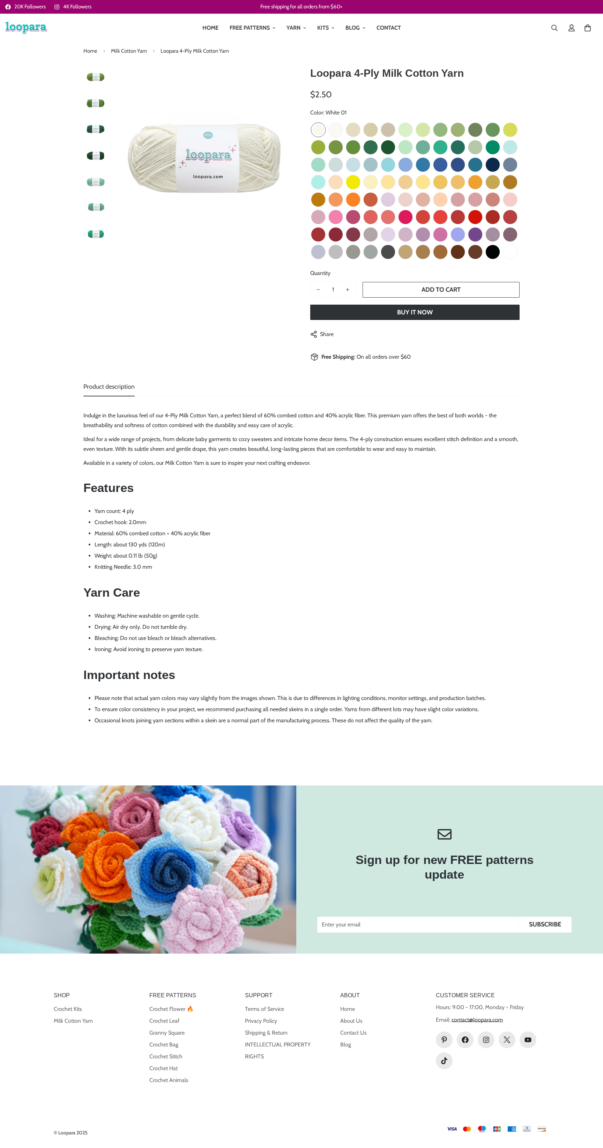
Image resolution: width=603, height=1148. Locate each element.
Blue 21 (510, 147)
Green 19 (388, 147)
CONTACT (389, 27)
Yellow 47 (318, 200)
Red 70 (318, 234)
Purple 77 (458, 234)
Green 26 (493, 147)
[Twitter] (507, 1039)
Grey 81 (336, 252)
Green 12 (493, 130)
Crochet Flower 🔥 (171, 1009)
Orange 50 (371, 200)
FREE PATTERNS (250, 27)
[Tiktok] (444, 1060)
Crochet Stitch (166, 1056)
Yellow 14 (353, 182)
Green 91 (475, 147)
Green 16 (336, 147)
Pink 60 (353, 217)
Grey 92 (371, 252)
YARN (293, 27)
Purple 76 (440, 234)
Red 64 (423, 217)
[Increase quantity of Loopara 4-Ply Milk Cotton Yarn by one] (347, 289)
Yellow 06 (336, 182)
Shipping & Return (266, 1032)
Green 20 (405, 147)
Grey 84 (388, 252)
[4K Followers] (486, 1039)
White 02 (336, 130)
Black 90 (493, 252)
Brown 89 (475, 252)
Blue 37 (493, 165)
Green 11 (475, 130)
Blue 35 (458, 165)
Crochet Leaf (164, 1020)
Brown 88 (458, 252)
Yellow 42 (440, 182)
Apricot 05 (388, 130)
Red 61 (371, 217)
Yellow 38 (371, 182)
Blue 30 (371, 165)
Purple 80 (510, 234)
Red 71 (336, 234)
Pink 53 (440, 200)
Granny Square (167, 1032)
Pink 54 (458, 200)
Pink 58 (318, 217)
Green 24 (423, 147)
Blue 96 (318, 182)
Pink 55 (475, 200)
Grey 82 (353, 252)
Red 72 (353, 234)
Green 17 (353, 147)
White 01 (318, 130)
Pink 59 (336, 217)
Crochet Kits (68, 1009)
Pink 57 (510, 200)
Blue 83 (510, 165)
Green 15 (318, 147)
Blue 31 (388, 165)
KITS (323, 27)
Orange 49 (353, 200)
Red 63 (405, 217)
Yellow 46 (510, 182)
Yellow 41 (423, 182)
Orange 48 (336, 200)
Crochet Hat (163, 1068)
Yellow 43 (458, 182)
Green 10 (458, 130)
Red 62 (388, 217)
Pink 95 (388, 200)
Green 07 (405, 130)
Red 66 (458, 217)
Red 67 (475, 217)
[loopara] (26, 28)
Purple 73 (371, 234)
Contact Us (353, 1032)
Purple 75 (423, 234)
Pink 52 (423, 200)
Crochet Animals (168, 1080)
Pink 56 (493, 200)
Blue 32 (405, 165)
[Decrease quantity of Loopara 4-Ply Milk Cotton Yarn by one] (318, 289)
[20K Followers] (465, 1039)
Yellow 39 (388, 182)
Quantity (320, 273)
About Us (351, 1020)
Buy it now (415, 312)
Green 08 (423, 130)
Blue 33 (423, 165)
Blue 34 (440, 165)
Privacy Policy (261, 1020)
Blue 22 (318, 165)
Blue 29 (353, 165)
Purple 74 (405, 234)
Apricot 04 (371, 130)
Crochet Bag (163, 1044)
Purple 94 (318, 252)
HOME (210, 27)
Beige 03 (353, 130)
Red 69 (510, 217)
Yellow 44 (475, 182)
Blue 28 (336, 165)
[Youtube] (528, 1039)
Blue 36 (475, 165)
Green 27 (458, 147)
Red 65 (440, 217)
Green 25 (440, 147)
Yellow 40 (405, 182)
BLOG (352, 27)
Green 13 (510, 130)
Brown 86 (423, 252)
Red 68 (493, 217)
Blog (345, 1044)
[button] (588, 28)
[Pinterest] (444, 1039)
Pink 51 (405, 200)
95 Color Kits (510, 252)
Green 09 (440, 130)
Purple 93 (388, 234)
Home (90, 51)
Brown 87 (440, 252)
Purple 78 (475, 234)
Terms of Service (264, 1009)
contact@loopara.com (477, 1019)
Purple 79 (493, 234)
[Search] (554, 28)
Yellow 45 (493, 182)
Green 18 (371, 147)
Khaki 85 (405, 252)
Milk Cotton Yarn (129, 51)
